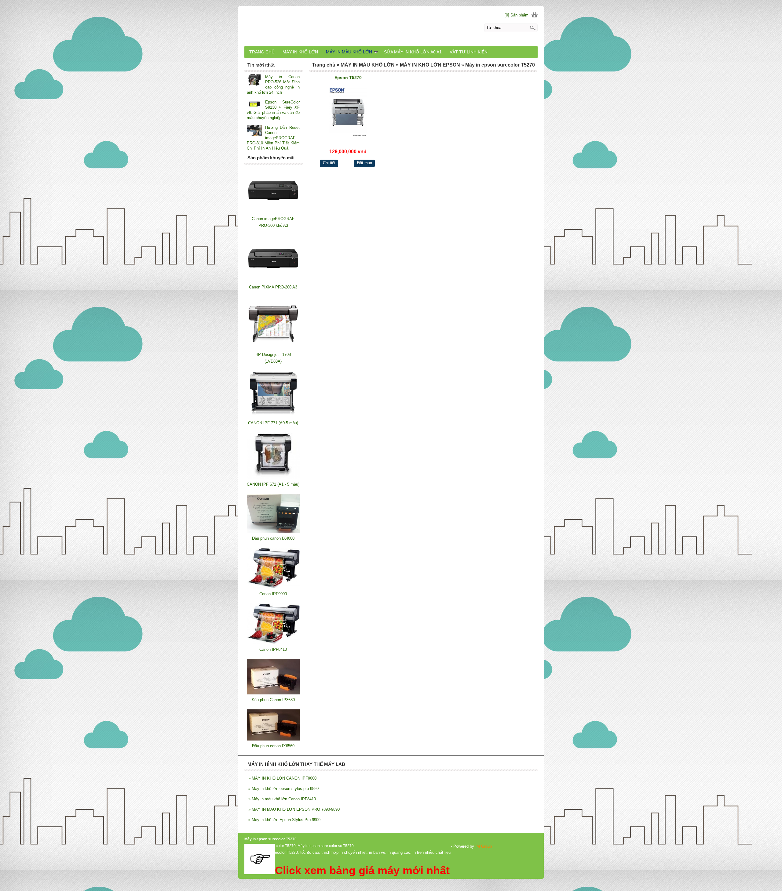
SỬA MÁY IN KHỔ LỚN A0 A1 (413, 51)
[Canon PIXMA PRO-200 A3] (273, 280)
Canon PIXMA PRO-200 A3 (273, 287)
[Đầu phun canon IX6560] (273, 739)
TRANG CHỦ (262, 51)
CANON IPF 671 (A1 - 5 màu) (273, 484)
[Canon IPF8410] (273, 642)
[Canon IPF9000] (273, 587)
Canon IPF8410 (273, 649)
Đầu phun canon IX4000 (273, 538)
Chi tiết (329, 163)
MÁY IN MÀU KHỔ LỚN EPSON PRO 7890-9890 (294, 809)
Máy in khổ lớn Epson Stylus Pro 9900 (284, 819)
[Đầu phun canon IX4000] (273, 531)
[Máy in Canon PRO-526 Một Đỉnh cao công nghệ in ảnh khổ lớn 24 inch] (254, 80)
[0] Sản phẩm (516, 15)
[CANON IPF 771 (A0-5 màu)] (273, 416)
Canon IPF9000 (273, 594)
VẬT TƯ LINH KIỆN (469, 51)
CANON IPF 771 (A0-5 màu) (273, 423)
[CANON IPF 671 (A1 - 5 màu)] (273, 477)
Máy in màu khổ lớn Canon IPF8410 (282, 799)
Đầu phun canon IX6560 (273, 746)
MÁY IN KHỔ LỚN (300, 51)
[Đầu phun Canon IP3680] (273, 693)
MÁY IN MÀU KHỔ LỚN (349, 51)
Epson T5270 (348, 77)
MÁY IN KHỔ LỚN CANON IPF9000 (282, 778)
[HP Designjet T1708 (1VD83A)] (273, 348)
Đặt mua (364, 163)
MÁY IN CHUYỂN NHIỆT (274, 64)
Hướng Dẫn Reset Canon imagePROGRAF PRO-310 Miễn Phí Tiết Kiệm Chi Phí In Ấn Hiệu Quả (273, 137)
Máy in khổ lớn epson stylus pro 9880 (283, 788)
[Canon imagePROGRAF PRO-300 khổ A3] (273, 212)
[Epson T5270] (348, 112)
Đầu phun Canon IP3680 (273, 699)
